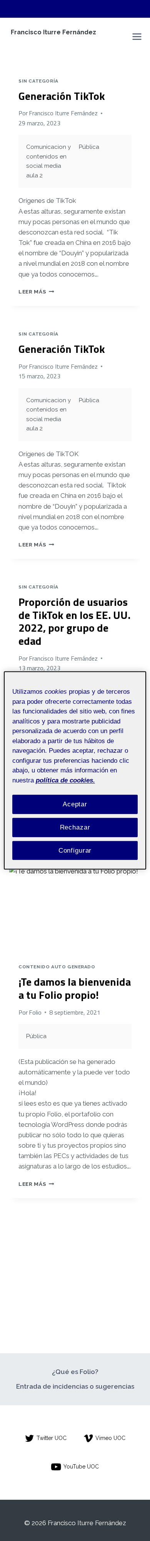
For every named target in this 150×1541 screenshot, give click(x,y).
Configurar (75, 850)
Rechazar (75, 827)
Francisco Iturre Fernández (63, 113)
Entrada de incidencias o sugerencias (75, 1386)
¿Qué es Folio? (75, 1372)
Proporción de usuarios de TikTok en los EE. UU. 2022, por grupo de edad (74, 621)
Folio (35, 1012)
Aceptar (75, 804)
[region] (75, 770)
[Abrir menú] (136, 36)
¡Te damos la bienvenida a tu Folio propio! (74, 988)
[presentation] (75, 910)
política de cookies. (65, 780)
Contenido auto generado (56, 966)
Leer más (36, 291)
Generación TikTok (61, 96)
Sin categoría (38, 81)
